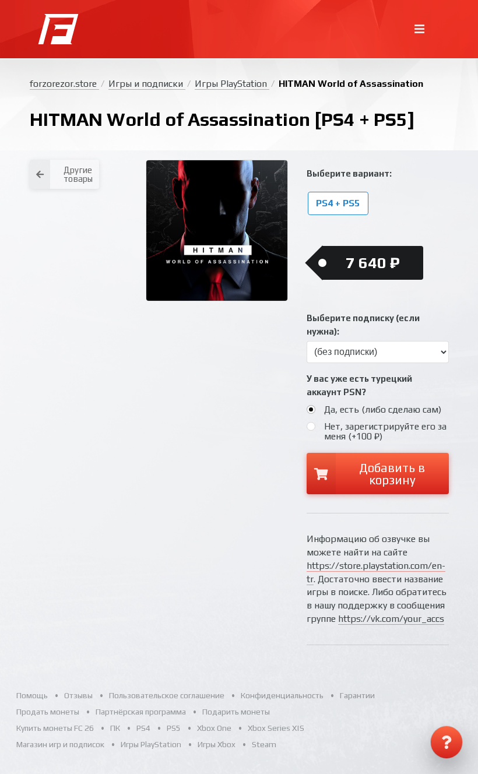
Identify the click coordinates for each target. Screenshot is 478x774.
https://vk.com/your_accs (391, 618)
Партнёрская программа (141, 711)
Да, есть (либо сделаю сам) (382, 409)
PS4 (143, 728)
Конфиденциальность (282, 695)
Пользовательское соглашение (166, 695)
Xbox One (214, 728)
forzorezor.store (64, 83)
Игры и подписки (146, 83)
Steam (264, 744)
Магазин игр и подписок (60, 744)
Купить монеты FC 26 (55, 728)
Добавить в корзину (392, 473)
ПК (115, 728)
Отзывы (78, 695)
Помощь (32, 695)
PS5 (174, 728)
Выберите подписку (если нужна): (363, 324)
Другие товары (78, 174)
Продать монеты (47, 711)
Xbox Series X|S (276, 728)
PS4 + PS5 (338, 203)
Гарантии (357, 695)
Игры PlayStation (232, 83)
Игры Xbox (217, 744)
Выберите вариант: (349, 173)
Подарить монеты (236, 711)
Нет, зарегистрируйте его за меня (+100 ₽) (385, 431)
